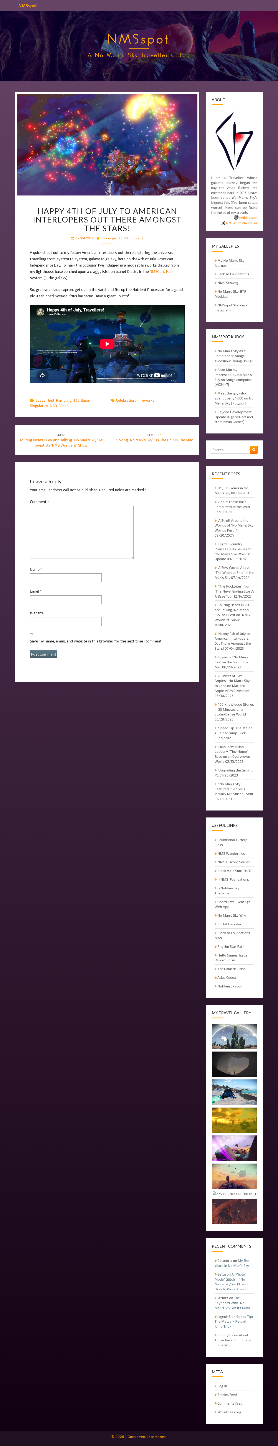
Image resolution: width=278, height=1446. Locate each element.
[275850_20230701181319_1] (234, 1194)
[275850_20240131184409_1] (234, 1093)
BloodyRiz (225, 1335)
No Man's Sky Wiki (231, 915)
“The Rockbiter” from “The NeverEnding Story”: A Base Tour (234, 591)
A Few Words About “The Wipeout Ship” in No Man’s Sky (234, 572)
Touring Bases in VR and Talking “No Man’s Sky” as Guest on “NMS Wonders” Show (61, 440)
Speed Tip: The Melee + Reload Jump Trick (234, 1321)
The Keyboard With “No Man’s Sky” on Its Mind (232, 1303)
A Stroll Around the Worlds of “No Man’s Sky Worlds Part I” (234, 525)
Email (35, 591)
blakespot (109, 238)
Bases (40, 400)
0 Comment (134, 238)
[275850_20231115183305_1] (234, 1121)
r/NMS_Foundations (233, 879)
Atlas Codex (226, 977)
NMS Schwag (227, 282)
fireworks (146, 400)
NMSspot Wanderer (242, 223)
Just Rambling (60, 400)
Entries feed (227, 1394)
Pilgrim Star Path (230, 946)
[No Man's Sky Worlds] (234, 1149)
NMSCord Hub (161, 271)
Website (37, 613)
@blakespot (248, 217)
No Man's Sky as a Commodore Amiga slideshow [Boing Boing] (234, 356)
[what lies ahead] (234, 1177)
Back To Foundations (233, 274)
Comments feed (229, 1403)
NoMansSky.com (230, 986)
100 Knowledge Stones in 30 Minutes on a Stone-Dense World (234, 709)
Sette (221, 1274)
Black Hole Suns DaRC (234, 870)
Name (36, 569)
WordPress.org (229, 1412)
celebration (125, 400)
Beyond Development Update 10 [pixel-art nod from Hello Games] (234, 417)
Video (64, 405)
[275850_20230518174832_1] (234, 1037)
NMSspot (27, 5)
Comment (39, 501)
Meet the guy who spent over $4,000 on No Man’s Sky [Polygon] (234, 398)
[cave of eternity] (234, 1065)
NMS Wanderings (231, 853)
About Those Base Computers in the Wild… (233, 1340)
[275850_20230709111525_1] (234, 1212)
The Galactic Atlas (231, 969)
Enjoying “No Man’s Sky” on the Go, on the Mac (231, 662)
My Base (81, 400)
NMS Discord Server (233, 862)
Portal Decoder (229, 924)
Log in (222, 1386)
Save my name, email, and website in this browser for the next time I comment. (96, 641)
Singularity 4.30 (43, 405)
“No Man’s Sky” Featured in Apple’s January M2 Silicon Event (234, 789)
